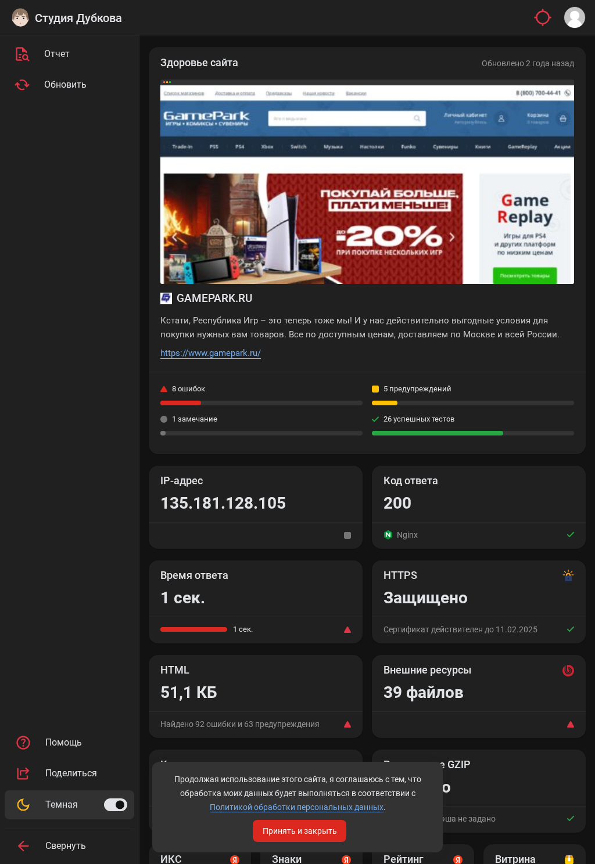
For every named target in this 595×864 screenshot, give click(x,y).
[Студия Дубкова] (20, 17)
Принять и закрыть (300, 831)
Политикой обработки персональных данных (296, 807)
